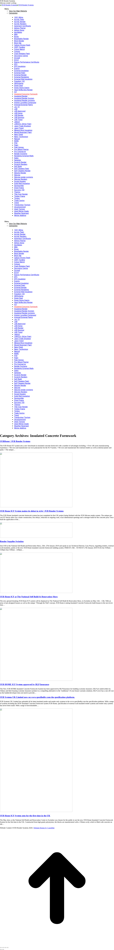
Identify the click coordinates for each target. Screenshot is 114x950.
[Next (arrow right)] (3, 949)
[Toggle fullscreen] (5, 947)
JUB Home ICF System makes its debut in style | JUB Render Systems (32, 511)
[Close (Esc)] (1, 947)
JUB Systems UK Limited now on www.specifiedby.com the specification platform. (37, 697)
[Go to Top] (57, 945)
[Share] (3, 947)
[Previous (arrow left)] (1, 949)
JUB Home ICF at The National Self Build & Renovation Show (29, 596)
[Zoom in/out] (7, 947)
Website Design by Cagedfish (44, 828)
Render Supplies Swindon (12, 541)
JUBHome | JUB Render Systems (15, 441)
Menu (6, 9)
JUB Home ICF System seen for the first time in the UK (25, 815)
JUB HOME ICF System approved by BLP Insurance (24, 684)
